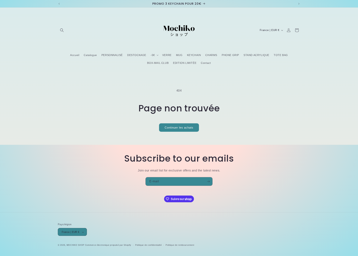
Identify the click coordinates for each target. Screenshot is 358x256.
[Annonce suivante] (299, 3)
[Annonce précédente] (59, 3)
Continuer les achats (179, 127)
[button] (62, 30)
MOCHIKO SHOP (75, 245)
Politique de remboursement (180, 245)
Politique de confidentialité (148, 245)
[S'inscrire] (208, 181)
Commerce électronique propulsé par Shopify (108, 245)
